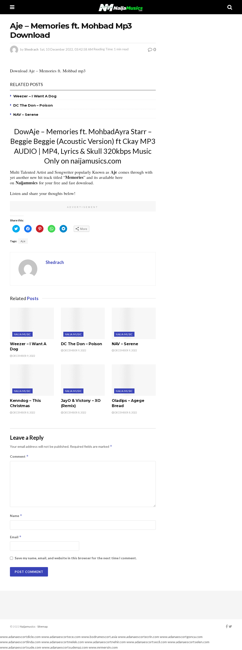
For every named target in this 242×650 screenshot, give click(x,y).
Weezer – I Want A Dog (34, 96)
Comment (19, 456)
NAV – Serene (25, 114)
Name (16, 515)
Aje (23, 241)
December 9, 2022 (23, 355)
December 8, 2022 (23, 412)
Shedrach (31, 49)
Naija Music (22, 334)
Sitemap (42, 626)
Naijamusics (27, 626)
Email (16, 537)
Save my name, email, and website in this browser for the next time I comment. (76, 558)
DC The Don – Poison (33, 105)
